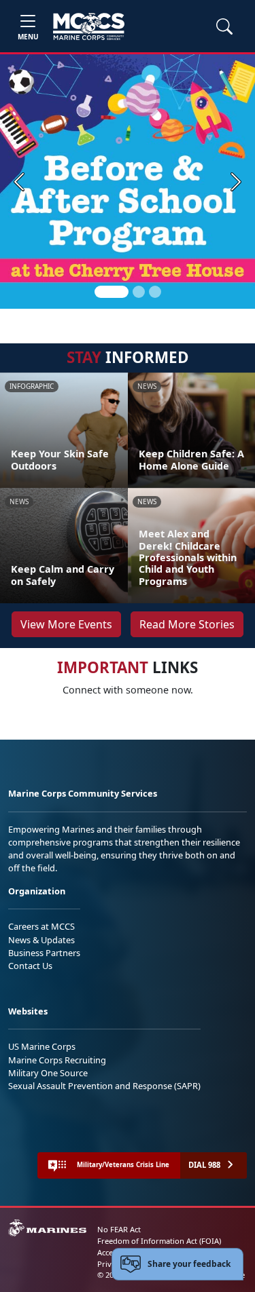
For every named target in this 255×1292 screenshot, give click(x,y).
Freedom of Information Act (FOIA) (159, 1241)
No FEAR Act (119, 1229)
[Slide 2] (139, 292)
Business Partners (44, 953)
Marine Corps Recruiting (57, 1060)
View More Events (66, 624)
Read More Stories (187, 624)
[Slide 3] (155, 292)
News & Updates (41, 940)
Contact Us (30, 966)
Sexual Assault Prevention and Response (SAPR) (104, 1086)
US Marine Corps (41, 1046)
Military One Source (48, 1073)
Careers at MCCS (41, 926)
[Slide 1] (112, 292)
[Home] (88, 26)
